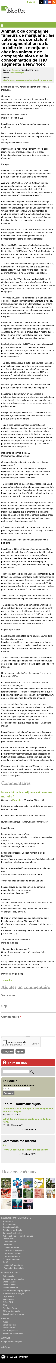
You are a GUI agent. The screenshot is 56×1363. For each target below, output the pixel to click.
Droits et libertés (10, 1284)
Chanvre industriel (11, 1247)
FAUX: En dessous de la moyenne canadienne (25, 1149)
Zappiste (15, 70)
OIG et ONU (8, 1302)
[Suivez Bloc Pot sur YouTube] (50, 3)
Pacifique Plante (10, 1308)
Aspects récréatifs (11, 1227)
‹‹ (19, 1129)
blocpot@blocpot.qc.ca (11, 1341)
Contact (24, 1356)
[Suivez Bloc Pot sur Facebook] (45, 3)
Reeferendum (9, 1327)
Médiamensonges (17, 72)
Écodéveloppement (11, 1259)
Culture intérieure (12, 1256)
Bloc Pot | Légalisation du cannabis (13, 8)
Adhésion (5, 1347)
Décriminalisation (10, 1287)
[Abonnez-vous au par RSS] (54, 3)
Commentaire (11, 1017)
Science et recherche (12, 1233)
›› (38, 1129)
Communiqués (9, 1324)
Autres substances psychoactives (18, 1236)
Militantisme (8, 1299)
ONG (5, 1305)
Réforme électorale (11, 1311)
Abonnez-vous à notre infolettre (18, 1085)
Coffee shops (10, 1241)
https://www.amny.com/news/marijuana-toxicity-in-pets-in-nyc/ (27, 80)
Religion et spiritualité (12, 1230)
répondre (7, 979)
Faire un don (17, 1063)
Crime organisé (9, 1281)
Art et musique (9, 1224)
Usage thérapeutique (13, 1265)
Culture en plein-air (12, 1253)
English (31, 2)
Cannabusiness (10, 1238)
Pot (4, 1145)
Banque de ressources (13, 1333)
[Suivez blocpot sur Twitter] (41, 3)
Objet (4, 1006)
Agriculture (8, 1221)
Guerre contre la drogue (13, 1293)
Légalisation (8, 1296)
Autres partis (8, 1276)
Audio (5, 1321)
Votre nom (8, 995)
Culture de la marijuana (13, 1250)
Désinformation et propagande (16, 1290)
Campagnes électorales (13, 1279)
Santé (5, 1262)
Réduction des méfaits (14, 1268)
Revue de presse (10, 1330)
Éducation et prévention (13, 1314)
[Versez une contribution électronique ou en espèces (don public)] (5, 1063)
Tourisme (8, 1244)
